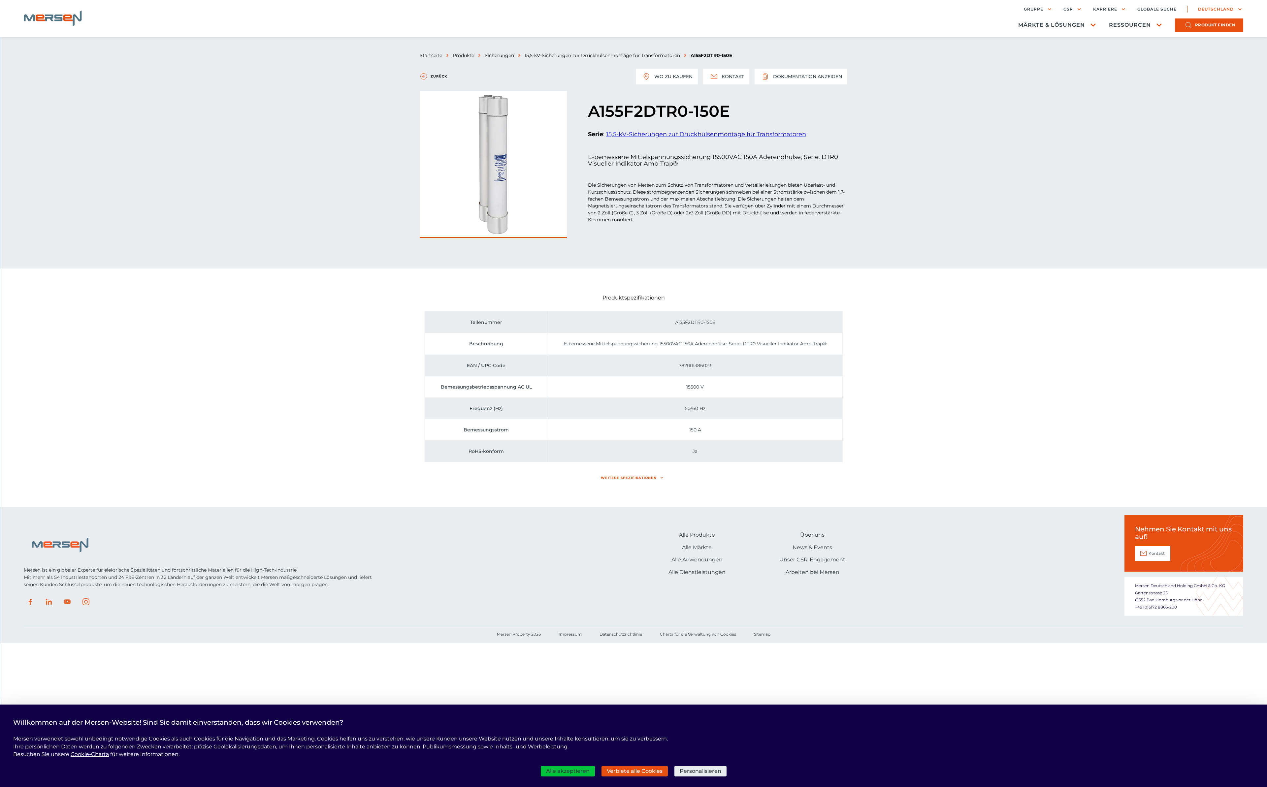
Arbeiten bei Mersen (812, 572)
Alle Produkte (697, 535)
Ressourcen (1130, 25)
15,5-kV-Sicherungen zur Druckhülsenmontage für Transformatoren (602, 55)
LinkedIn (48, 602)
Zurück (439, 76)
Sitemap (762, 634)
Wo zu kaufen (673, 76)
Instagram (85, 602)
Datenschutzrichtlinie (621, 634)
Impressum (570, 634)
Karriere (1105, 9)
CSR (1068, 9)
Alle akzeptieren (568, 771)
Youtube (67, 602)
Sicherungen (499, 55)
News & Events (812, 547)
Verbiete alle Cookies (635, 771)
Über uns (812, 535)
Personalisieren (700, 771)
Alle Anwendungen (697, 559)
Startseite (431, 55)
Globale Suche (1157, 9)
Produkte (463, 55)
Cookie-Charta (90, 754)
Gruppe (1033, 9)
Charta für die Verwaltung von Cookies (698, 634)
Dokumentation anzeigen (807, 76)
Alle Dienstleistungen (697, 572)
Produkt (1215, 24)
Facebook (30, 602)
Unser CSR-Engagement (812, 559)
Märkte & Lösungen (1051, 25)
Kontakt (733, 76)
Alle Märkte (697, 547)
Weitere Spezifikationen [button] (629, 478)
